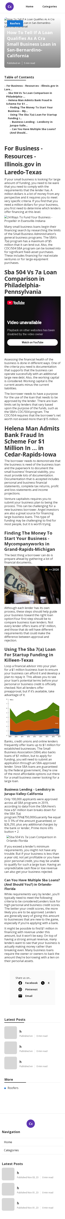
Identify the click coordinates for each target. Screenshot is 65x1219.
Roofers (15, 23)
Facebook (31, 983)
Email (28, 996)
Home (29, 6)
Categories (49, 6)
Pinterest (31, 989)
